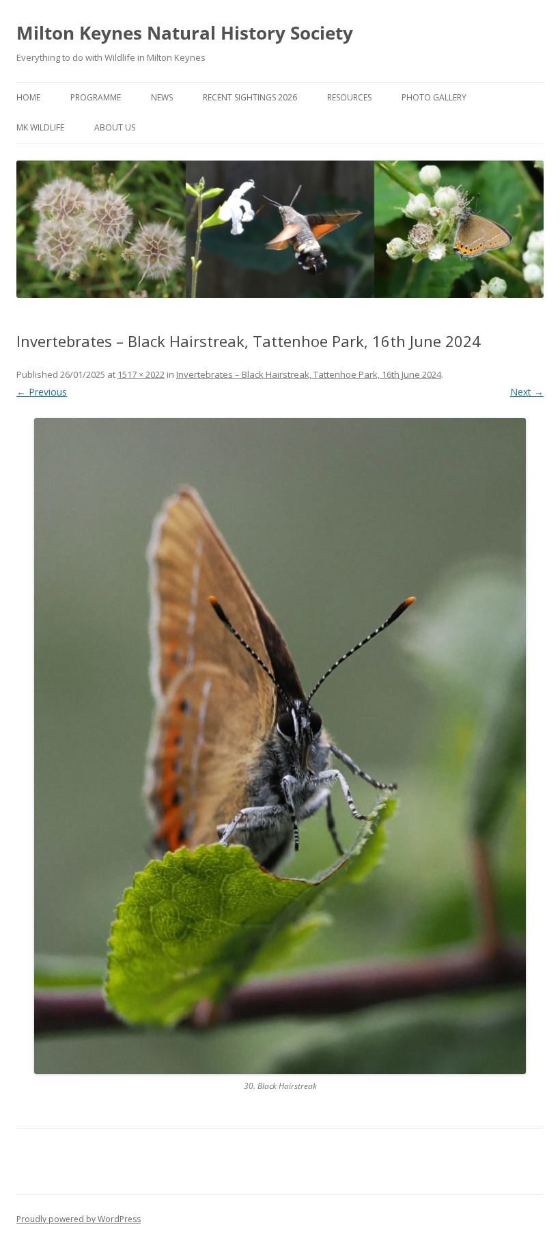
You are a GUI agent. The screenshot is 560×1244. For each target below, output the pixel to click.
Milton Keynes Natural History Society (184, 32)
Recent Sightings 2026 (250, 97)
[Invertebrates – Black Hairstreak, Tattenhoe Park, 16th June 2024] (280, 746)
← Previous (41, 391)
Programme (95, 97)
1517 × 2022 (141, 374)
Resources (349, 97)
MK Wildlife (40, 127)
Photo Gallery (434, 97)
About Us (114, 127)
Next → (527, 391)
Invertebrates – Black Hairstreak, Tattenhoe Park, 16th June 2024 (308, 374)
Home (28, 97)
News (162, 97)
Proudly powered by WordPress (78, 1219)
